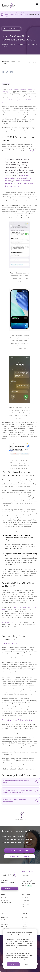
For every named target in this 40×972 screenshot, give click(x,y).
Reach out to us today (10, 622)
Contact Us (9, 888)
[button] (37, 4)
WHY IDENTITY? (27, 871)
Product (25, 875)
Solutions (5, 894)
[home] (7, 5)
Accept (13, 964)
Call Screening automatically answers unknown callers (18, 178)
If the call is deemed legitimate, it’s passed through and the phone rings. (19, 183)
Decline (27, 964)
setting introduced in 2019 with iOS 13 (19, 100)
